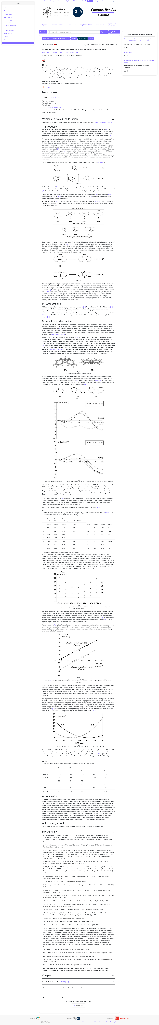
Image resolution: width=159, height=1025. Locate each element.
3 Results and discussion (10, 25)
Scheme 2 (98, 201)
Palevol (84, 1)
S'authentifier (79, 1005)
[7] (58, 149)
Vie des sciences (106, 1)
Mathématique (51, 1)
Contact (105, 1022)
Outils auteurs (100, 25)
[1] (106, 130)
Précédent (46, 38)
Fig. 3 (95, 568)
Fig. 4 (55, 625)
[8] (64, 151)
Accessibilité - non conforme (85, 1022)
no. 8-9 (74, 38)
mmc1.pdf (47, 87)
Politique (64, 982)
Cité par (6, 36)
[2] (48, 132)
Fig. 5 (94, 711)
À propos (45, 25)
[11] (96, 194)
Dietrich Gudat (57, 52)
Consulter (43, 32)
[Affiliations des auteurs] (77, 52)
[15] (56, 201)
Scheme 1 (101, 162)
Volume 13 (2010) (64, 38)
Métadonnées (8, 14)
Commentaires (8, 40)
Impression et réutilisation (112, 25)
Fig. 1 (76, 337)
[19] (111, 307)
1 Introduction (8, 20)
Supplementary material (58, 334)
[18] (84, 307)
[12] (109, 194)
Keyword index (128, 52)
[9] (56, 187)
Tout (102, 32)
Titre (5, 7)
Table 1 (98, 507)
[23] (77, 380)
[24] (53, 709)
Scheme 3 (68, 244)
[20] (43, 315)
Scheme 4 (98, 380)
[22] (43, 345)
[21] (48, 317)
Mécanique (60, 1)
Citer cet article (55, 97)
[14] (91, 196)
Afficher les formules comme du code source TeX (102, 44)
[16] (50, 290)
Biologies (96, 1)
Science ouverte (71, 25)
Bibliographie (8, 33)
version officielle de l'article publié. (104, 122)
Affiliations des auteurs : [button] (49, 112)
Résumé (6, 11)
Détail (45, 97)
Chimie (90, 1)
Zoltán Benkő (46, 52)
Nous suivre (98, 1022)
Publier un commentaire (10, 43)
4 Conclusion (7, 28)
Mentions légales (112, 1022)
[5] (69, 143)
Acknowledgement (9, 30)
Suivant (91, 38)
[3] (110, 136)
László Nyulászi (69, 52)
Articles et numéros (57, 25)
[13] (59, 196)
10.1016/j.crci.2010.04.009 (53, 107)
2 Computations (8, 23)
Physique (68, 1)
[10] (43, 191)
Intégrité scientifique (86, 25)
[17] (48, 292)
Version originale (48, 44)
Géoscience (76, 1)
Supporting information (55, 349)
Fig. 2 (85, 384)
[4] (78, 141)
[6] (73, 147)
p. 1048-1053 (82, 38)
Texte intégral (8, 17)
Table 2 (100, 754)
